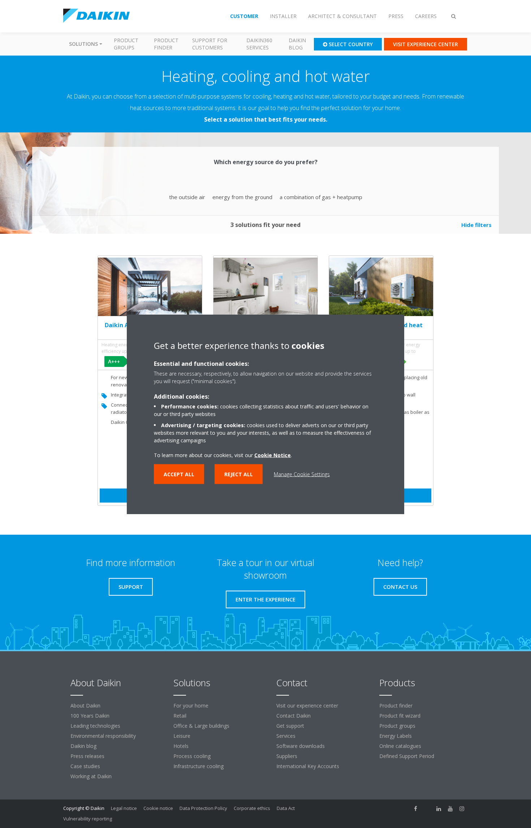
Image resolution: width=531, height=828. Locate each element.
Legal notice (124, 808)
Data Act (286, 808)
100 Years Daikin (89, 715)
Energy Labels (395, 735)
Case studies (85, 766)
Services (285, 735)
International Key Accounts (307, 766)
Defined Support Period (407, 756)
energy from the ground (242, 197)
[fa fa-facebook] (416, 809)
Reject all (238, 473)
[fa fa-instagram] (462, 809)
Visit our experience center (307, 705)
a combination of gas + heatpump (321, 197)
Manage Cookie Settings (302, 473)
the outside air (187, 197)
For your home (190, 705)
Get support (290, 725)
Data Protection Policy (203, 808)
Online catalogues (400, 745)
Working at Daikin (91, 776)
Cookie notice (158, 808)
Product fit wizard (399, 715)
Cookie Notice (272, 454)
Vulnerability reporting (87, 818)
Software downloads (300, 745)
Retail (179, 715)
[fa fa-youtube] (450, 809)
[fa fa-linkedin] (439, 809)
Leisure (181, 735)
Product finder (166, 44)
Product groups (126, 44)
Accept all (179, 473)
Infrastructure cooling (198, 766)
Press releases (87, 756)
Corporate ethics (252, 808)
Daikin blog (297, 44)
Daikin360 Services (259, 44)
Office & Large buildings (201, 725)
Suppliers (286, 756)
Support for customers (209, 44)
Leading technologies (95, 725)
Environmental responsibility (103, 735)
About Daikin (85, 705)
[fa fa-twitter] (427, 809)
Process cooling (192, 756)
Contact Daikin (293, 715)
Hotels (181, 745)
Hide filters (476, 224)
